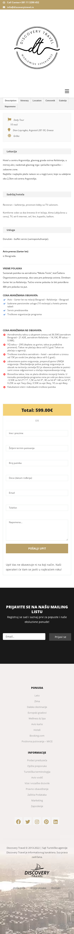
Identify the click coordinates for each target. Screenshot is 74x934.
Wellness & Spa (37, 718)
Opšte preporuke (37, 766)
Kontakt (56, 888)
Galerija (63, 100)
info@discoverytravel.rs (20, 7)
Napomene (10, 106)
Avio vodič (37, 777)
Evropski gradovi (37, 712)
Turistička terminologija (37, 771)
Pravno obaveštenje (37, 789)
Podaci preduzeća (37, 760)
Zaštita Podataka (37, 794)
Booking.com (37, 735)
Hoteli (37, 730)
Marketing (37, 800)
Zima (37, 701)
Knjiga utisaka (38, 888)
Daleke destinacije (37, 707)
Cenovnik (50, 100)
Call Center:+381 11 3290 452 (22, 2)
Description (11, 100)
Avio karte (37, 724)
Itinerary (24, 100)
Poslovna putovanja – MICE (37, 741)
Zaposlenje (37, 806)
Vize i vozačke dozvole (37, 783)
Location (37, 100)
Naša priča (19, 888)
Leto (37, 695)
